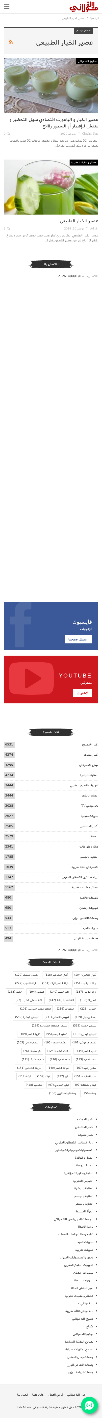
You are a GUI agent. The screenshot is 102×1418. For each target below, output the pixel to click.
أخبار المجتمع (90, 744)
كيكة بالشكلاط (85, 1085)
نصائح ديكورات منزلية (79, 1349)
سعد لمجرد (60, 1059)
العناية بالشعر (89, 795)
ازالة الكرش (86, 992)
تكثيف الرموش (84, 1042)
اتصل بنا (22, 1394)
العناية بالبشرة (89, 775)
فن (62, 1076)
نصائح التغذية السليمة (79, 1341)
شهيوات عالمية (89, 897)
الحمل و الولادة (84, 1157)
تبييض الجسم (84, 1025)
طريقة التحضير (29, 1068)
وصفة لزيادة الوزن (62, 1093)
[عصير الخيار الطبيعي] (51, 187)
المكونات (65, 1009)
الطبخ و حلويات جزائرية (78, 1173)
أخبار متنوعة (90, 754)
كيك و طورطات (88, 846)
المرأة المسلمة (84, 1211)
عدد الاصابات (85, 1076)
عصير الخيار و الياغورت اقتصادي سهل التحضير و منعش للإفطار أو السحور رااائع (53, 123)
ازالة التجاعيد (85, 983)
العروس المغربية (83, 1181)
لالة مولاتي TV (89, 805)
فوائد (44, 1076)
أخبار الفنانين (85, 975)
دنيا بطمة (32, 1051)
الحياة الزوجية (84, 1165)
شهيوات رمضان (88, 908)
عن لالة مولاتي (76, 1394)
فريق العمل (56, 1394)
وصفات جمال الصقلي (80, 1357)
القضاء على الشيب (29, 1000)
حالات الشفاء (58, 1051)
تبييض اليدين (84, 1034)
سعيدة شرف (33, 1059)
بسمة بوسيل (85, 1017)
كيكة (24, 1076)
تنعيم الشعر (86, 1051)
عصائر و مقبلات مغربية (84, 162)
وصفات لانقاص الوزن (85, 918)
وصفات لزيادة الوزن (86, 938)
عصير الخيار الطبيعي (79, 221)
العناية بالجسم (89, 856)
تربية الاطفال (85, 1226)
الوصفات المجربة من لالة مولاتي (73, 1219)
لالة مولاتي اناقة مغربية (85, 867)
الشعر (15, 992)
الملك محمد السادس (35, 1009)
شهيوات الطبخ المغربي (84, 785)
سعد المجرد (86, 1059)
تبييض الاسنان (57, 1017)
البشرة (36, 992)
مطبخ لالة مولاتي (87, 61)
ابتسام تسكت (26, 975)
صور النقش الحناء (82, 1288)
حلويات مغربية (89, 816)
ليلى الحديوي (58, 1085)
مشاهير (34, 1085)
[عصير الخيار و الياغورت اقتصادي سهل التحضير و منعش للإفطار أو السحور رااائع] (51, 85)
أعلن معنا (38, 1394)
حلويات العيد (90, 928)
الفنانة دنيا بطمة (61, 1000)
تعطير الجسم (56, 1034)
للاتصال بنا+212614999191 (78, 276)
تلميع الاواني (27, 1042)
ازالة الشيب (25, 983)
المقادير (88, 1009)
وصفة (89, 1093)
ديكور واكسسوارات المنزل (76, 1257)
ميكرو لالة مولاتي (88, 765)
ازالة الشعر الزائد (55, 983)
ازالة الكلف (60, 992)
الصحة (94, 836)
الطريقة (88, 1000)
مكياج (89, 1326)
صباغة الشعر (58, 1068)
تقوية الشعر (30, 1034)
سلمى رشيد (86, 1068)
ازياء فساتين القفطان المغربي (80, 877)
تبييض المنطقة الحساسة (49, 1025)
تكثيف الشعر (55, 1042)
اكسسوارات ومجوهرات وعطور (74, 1150)
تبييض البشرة (26, 1017)
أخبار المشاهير (89, 826)
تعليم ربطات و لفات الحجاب (75, 1234)
